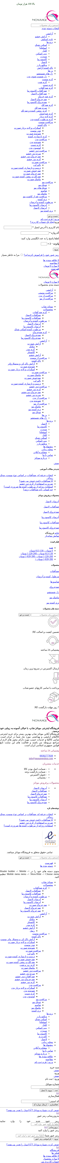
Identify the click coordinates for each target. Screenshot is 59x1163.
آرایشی (49, 33)
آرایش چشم (41, 36)
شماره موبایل (52, 1084)
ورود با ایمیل (46, 1090)
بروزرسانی (53, 1127)
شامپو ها (54, 581)
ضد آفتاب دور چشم (25, 976)
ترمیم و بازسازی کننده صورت (26, 168)
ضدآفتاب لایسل (33, 315)
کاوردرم (43, 1036)
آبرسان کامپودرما (38, 205)
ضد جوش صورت (32, 170)
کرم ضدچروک (40, 332)
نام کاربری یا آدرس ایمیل (45, 227)
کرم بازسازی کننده (37, 136)
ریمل (32, 930)
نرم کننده (42, 199)
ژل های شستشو (45, 73)
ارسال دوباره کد (40, 1104)
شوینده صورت (33, 133)
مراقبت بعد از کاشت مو (35, 196)
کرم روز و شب (27, 965)
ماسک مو (42, 193)
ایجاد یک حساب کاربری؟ (42, 222)
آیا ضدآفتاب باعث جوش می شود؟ (36, 481)
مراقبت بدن (41, 139)
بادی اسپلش (47, 39)
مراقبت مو (47, 182)
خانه (56, 533)
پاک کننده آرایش (45, 68)
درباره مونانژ (40, 458)
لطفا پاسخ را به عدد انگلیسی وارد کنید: (40, 238)
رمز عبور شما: (51, 1135)
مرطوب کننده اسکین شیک (27, 329)
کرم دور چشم (34, 159)
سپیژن (43, 56)
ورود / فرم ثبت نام (43, 1062)
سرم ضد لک (41, 108)
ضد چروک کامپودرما (30, 910)
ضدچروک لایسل (33, 335)
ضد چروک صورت (32, 173)
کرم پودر (30, 349)
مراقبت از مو (40, 403)
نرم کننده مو (47, 210)
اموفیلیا (43, 48)
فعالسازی (54, 1104)
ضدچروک (54, 587)
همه (51, 547)
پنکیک (32, 346)
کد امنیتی (54, 1101)
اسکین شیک (41, 45)
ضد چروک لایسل (38, 99)
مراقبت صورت (39, 162)
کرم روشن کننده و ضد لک (34, 110)
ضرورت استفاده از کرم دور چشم (36, 484)
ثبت (56, 1090)
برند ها (50, 42)
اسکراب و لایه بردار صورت (27, 128)
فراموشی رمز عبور (43, 1139)
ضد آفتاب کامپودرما (37, 90)
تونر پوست (35, 130)
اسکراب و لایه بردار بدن (23, 988)
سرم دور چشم (33, 153)
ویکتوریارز (42, 65)
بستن (56, 463)
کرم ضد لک (47, 105)
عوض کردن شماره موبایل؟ (45, 1110)
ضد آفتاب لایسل (39, 93)
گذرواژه (54, 233)
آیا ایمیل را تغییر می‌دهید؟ (18, 1110)
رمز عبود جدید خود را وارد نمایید (29, 1121)
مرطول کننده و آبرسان (47, 576)
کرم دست (48, 85)
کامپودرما (42, 59)
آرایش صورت (34, 343)
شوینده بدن (35, 142)
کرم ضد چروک (45, 96)
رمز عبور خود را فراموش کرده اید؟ (41, 255)
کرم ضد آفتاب (46, 88)
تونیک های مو (40, 188)
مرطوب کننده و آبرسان (41, 202)
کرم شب (42, 82)
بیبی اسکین (41, 53)
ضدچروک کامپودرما (37, 102)
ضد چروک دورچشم (31, 392)
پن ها (50, 70)
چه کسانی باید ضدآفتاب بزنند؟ (38, 489)
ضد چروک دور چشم (31, 156)
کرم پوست (47, 79)
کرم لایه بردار (46, 116)
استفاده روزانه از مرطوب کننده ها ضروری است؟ (28, 486)
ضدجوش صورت (32, 378)
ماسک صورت (34, 179)
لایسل (44, 62)
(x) (57, 1093)
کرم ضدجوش (46, 113)
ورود (56, 249)
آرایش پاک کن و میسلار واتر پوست (17, 939)
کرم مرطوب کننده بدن (41, 119)
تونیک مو (42, 185)
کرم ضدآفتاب (40, 888)
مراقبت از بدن (40, 398)
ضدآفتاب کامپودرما (31, 318)
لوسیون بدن (35, 148)
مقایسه (49, 1059)
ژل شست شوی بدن (37, 76)
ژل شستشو (53, 592)
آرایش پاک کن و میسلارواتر (21, 363)
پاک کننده (42, 125)
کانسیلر (31, 352)
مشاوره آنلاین (40, 452)
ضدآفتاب (54, 571)
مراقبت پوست (45, 122)
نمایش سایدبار (52, 536)
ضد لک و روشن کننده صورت (26, 176)
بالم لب (37, 165)
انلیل (44, 50)
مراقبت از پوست (38, 358)
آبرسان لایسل (40, 208)
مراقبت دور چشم (38, 150)
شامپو (44, 190)
